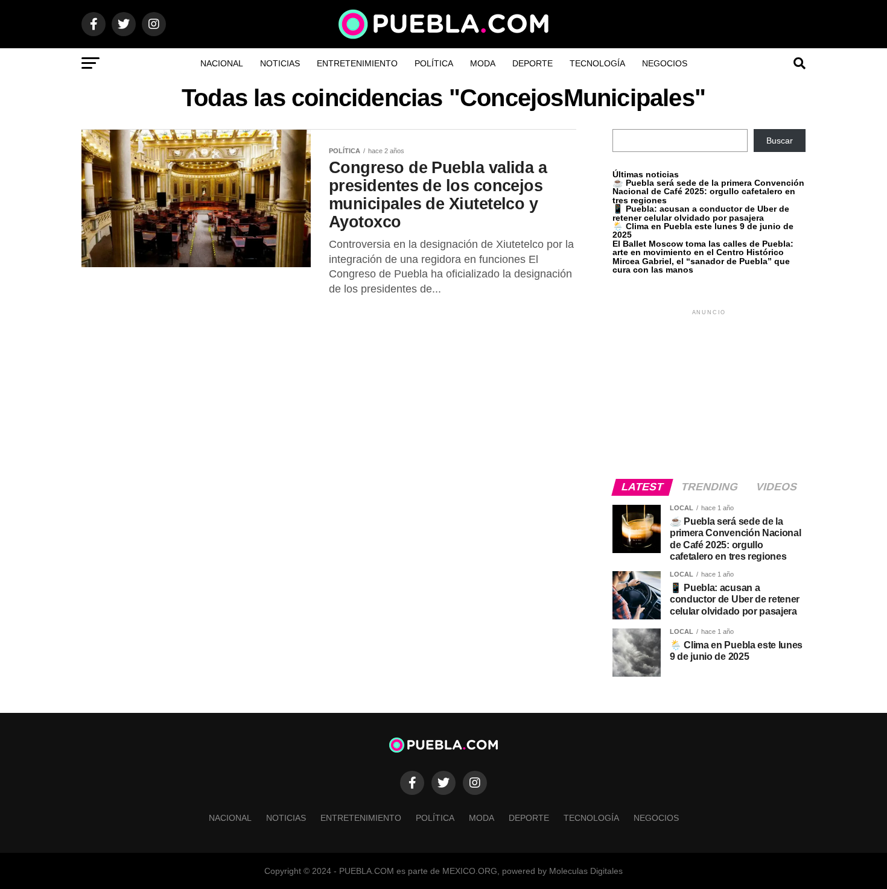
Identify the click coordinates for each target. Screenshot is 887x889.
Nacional (221, 63)
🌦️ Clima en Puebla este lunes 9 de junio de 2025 (702, 230)
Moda (482, 63)
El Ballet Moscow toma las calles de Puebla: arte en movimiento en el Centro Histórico (702, 248)
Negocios (664, 63)
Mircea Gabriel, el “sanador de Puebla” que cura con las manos (701, 265)
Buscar (779, 140)
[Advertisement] (709, 393)
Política (434, 63)
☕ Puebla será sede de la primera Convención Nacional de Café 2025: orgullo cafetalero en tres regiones (708, 191)
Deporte (532, 63)
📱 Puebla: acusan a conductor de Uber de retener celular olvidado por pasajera (700, 213)
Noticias (280, 63)
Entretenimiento (357, 63)
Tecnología (597, 63)
